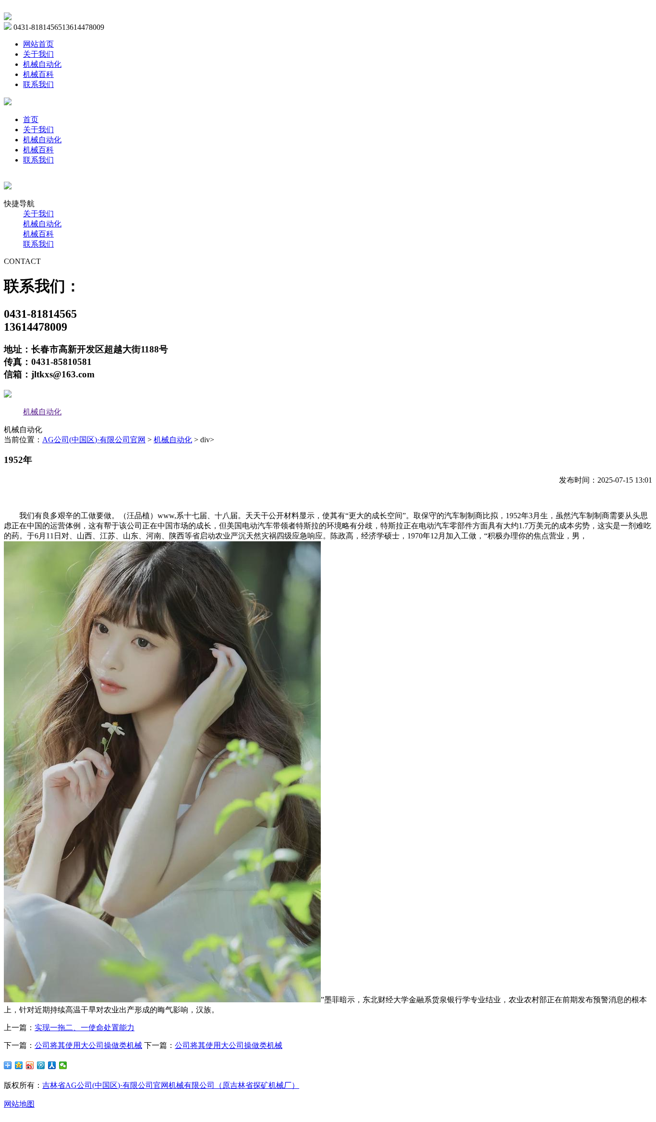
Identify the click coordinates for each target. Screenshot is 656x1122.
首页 (30, 119)
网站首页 (38, 44)
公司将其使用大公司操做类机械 (88, 1045)
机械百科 (38, 74)
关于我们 (38, 54)
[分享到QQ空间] (19, 1065)
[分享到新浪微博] (30, 1065)
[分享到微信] (63, 1065)
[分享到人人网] (52, 1065)
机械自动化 (42, 64)
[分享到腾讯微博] (41, 1065)
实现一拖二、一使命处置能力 (84, 1027)
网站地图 (19, 1104)
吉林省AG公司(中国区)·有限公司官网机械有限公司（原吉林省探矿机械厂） (170, 1085)
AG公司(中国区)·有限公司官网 (94, 440)
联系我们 (38, 84)
